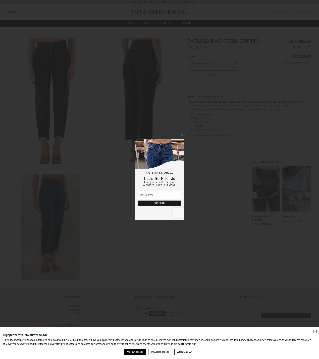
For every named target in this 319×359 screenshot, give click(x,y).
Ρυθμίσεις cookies (160, 352)
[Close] (182, 135)
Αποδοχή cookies (135, 352)
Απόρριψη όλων (184, 352)
